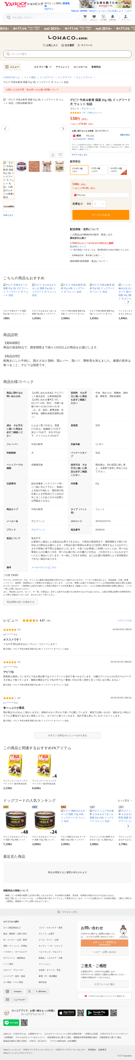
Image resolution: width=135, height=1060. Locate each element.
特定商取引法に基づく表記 (59, 1037)
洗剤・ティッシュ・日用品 (15, 946)
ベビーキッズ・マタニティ (50, 952)
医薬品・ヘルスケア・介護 (50, 958)
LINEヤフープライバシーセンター (71, 1050)
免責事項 (102, 1050)
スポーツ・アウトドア (13, 970)
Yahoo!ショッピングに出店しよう (106, 10)
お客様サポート (35, 1034)
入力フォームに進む (104, 984)
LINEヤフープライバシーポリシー (38, 1050)
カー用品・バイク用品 (13, 982)
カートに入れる (101, 214)
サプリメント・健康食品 (14, 958)
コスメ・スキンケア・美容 (50, 928)
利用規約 (92, 1050)
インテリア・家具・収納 (14, 976)
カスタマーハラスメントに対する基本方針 (63, 1034)
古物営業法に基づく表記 (110, 1037)
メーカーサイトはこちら (44, 567)
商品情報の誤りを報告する (20, 602)
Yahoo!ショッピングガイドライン (18, 1053)
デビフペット (88, 108)
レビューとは (125, 620)
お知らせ (7, 1034)
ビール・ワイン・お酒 (48, 940)
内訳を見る (125, 135)
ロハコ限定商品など (12, 928)
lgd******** (8, 634)
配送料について (78, 246)
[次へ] (63, 128)
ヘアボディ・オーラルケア (15, 952)
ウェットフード (84, 77)
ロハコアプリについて (32, 1014)
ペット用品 (30, 77)
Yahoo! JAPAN (79, 10)
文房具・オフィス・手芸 (49, 970)
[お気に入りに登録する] (60, 155)
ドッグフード (47, 77)
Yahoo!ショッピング (12, 1050)
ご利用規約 (8, 1037)
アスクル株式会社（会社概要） (64, 1041)
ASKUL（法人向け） (38, 1041)
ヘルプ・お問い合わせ (104, 952)
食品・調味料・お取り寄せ (15, 934)
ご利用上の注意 (91, 1034)
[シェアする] (53, 155)
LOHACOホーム (11, 77)
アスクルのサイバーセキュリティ (30, 1037)
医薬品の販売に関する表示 (15, 1041)
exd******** (8, 667)
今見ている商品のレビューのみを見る (67, 735)
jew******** (8, 703)
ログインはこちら (79, 154)
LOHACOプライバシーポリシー (114, 1034)
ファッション (45, 964)
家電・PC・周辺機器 (48, 976)
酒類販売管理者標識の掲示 (85, 1037)
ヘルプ (128, 10)
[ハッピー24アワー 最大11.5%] (67, 28)
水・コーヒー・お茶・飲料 (15, 940)
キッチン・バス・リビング (50, 946)
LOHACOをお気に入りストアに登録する (107, 996)
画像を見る (8, 215)
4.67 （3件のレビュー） (92, 113)
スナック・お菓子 (46, 934)
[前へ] (5, 128)
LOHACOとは (20, 1034)
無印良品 (43, 982)
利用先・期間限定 (87, 139)
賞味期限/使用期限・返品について (87, 261)
